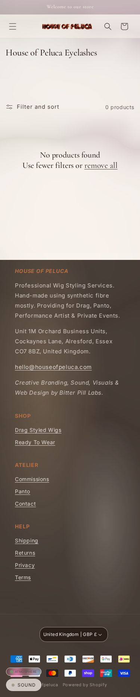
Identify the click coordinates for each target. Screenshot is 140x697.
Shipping (26, 540)
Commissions (32, 479)
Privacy (25, 565)
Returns (25, 553)
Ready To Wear (35, 442)
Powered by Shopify (85, 684)
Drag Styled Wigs (38, 430)
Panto (22, 491)
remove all (101, 165)
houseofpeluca (41, 684)
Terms (23, 577)
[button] (12, 26)
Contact (25, 503)
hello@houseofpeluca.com (53, 366)
